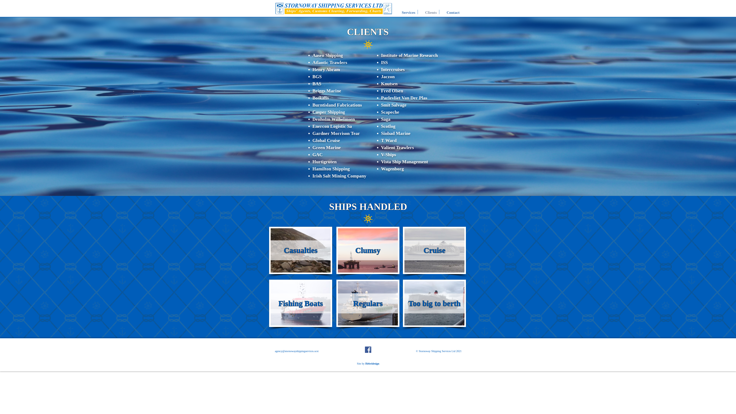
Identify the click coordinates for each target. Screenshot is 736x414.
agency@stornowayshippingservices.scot (297, 351)
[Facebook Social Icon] (368, 350)
